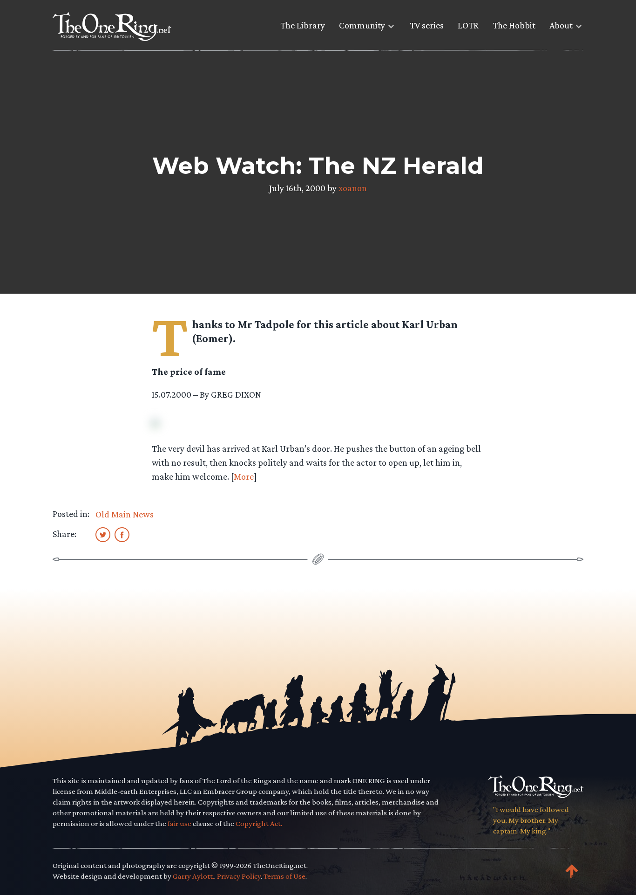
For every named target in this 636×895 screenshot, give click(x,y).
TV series (427, 25)
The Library (302, 25)
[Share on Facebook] (122, 534)
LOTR (468, 25)
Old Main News (124, 514)
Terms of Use (284, 876)
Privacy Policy (239, 876)
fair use (179, 823)
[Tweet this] (102, 534)
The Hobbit (514, 25)
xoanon (352, 188)
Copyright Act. (259, 823)
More (244, 476)
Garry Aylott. (193, 876)
